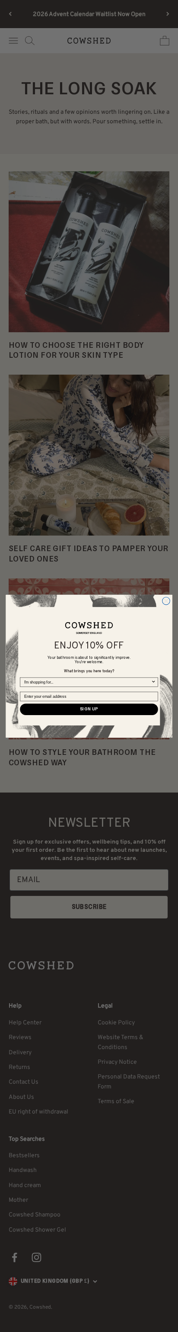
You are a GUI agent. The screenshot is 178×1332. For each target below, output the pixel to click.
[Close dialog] (166, 601)
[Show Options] (153, 682)
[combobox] (87, 682)
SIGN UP (89, 709)
